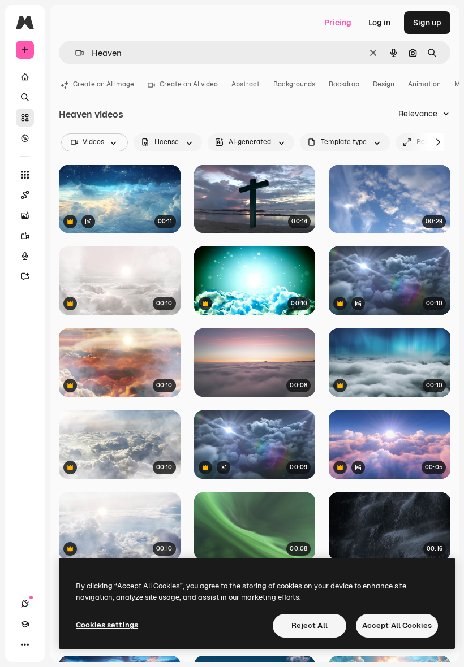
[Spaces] (25, 195)
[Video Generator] (25, 236)
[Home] (25, 77)
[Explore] (25, 138)
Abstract (245, 84)
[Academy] (25, 624)
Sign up (427, 23)
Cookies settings (107, 625)
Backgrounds (294, 84)
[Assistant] (25, 276)
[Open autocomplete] (75, 53)
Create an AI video (189, 84)
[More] (25, 644)
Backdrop (344, 84)
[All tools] (25, 175)
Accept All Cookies (397, 625)
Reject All (309, 625)
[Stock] (25, 118)
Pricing (337, 23)
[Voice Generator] (25, 256)
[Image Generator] (25, 215)
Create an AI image (103, 84)
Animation (424, 84)
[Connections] (25, 604)
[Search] (25, 97)
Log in (379, 23)
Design (383, 84)
